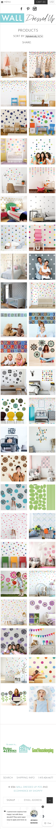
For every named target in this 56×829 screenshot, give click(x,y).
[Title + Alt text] (28, 740)
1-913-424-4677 (45, 778)
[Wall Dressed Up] (28, 14)
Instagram (35, 9)
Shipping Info (25, 778)
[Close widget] (42, 806)
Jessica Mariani (34, 821)
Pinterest (28, 9)
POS (40, 787)
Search (8, 778)
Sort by (18, 36)
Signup (11, 800)
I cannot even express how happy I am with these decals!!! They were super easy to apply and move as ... (17, 817)
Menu (7, 2)
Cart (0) (41, 2)
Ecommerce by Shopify (28, 791)
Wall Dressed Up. (26, 787)
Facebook (21, 9)
